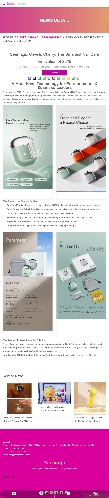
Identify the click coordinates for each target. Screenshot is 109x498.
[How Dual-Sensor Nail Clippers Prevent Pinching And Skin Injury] (19, 398)
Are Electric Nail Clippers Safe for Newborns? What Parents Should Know (88, 420)
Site (87, 67)
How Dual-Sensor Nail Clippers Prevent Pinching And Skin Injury (18, 419)
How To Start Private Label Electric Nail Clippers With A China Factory (52, 409)
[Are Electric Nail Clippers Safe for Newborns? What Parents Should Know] (90, 398)
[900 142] (54, 463)
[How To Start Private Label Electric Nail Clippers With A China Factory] (54, 393)
